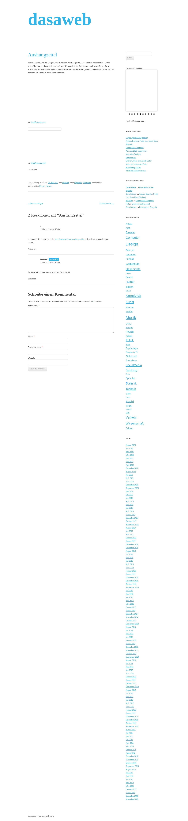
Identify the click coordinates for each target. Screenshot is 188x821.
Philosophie (129, 328)
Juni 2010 (129, 776)
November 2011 (132, 720)
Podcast (129, 336)
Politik (130, 340)
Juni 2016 (129, 558)
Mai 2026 (129, 448)
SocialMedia (134, 365)
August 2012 (131, 690)
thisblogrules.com (38, 122)
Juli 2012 (129, 693)
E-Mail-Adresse (35, 347)
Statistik (131, 383)
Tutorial (130, 401)
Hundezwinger (35, 203)
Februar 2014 (131, 640)
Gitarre (128, 273)
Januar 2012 (130, 713)
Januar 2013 (130, 680)
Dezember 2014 (132, 614)
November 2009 (132, 799)
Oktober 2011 (131, 723)
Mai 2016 (129, 561)
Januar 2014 (130, 644)
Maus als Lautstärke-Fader (136, 164)
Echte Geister (107, 203)
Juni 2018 (129, 505)
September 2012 (132, 687)
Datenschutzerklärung (45, 816)
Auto (128, 228)
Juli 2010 (129, 773)
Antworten (32, 249)
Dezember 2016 (132, 544)
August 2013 (131, 660)
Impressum (32, 816)
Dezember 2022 (132, 468)
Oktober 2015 (131, 584)
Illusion (129, 286)
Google (129, 277)
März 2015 (130, 604)
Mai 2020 (129, 495)
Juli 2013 (129, 664)
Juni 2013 (129, 667)
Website (31, 358)
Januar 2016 (130, 574)
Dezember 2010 (132, 756)
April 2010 (130, 783)
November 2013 (132, 650)
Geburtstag (132, 263)
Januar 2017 (130, 541)
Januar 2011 (130, 753)
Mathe (129, 311)
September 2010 (132, 766)
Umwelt (128, 409)
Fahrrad (130, 250)
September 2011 (132, 726)
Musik (131, 317)
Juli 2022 (129, 475)
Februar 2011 (131, 750)
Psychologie (132, 348)
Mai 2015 (129, 597)
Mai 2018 (129, 508)
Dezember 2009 (132, 796)
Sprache (130, 378)
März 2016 (130, 568)
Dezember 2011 (132, 716)
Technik (131, 388)
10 (154, 114)
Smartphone (131, 360)
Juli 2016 (129, 554)
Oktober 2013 (131, 654)
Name (31, 336)
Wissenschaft (135, 423)
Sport (128, 374)
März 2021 (130, 481)
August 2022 (131, 472)
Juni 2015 (129, 594)
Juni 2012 (129, 697)
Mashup (129, 307)
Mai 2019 (129, 498)
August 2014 (131, 627)
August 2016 (131, 551)
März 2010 (130, 786)
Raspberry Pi (131, 352)
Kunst (130, 302)
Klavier (128, 291)
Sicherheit (131, 356)
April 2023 (130, 465)
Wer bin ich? (131, 158)
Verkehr (131, 417)
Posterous (87, 183)
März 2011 (130, 746)
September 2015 (132, 587)
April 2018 (130, 511)
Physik (130, 331)
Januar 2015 (130, 611)
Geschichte (133, 269)
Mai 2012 (129, 700)
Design (42, 186)
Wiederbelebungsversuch (136, 171)
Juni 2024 (129, 462)
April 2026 (130, 452)
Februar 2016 (131, 571)
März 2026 (130, 455)
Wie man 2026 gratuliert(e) (136, 151)
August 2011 (131, 730)
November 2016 (132, 548)
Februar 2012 (131, 710)
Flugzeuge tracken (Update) (137, 138)
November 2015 (132, 581)
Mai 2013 (129, 670)
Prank (128, 345)
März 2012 (130, 707)
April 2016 (130, 564)
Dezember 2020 (132, 485)
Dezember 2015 (132, 577)
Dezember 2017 (132, 518)
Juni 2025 (129, 458)
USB (128, 413)
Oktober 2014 (131, 621)
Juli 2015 (129, 591)
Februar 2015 (131, 607)
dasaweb (60, 19)
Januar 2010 (130, 793)
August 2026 (131, 445)
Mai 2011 (129, 740)
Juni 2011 (129, 736)
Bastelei (130, 232)
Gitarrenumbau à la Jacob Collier (139, 161)
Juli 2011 (129, 733)
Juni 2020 (129, 491)
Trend (128, 397)
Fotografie (131, 254)
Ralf (127, 204)
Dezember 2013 (132, 647)
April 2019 (130, 501)
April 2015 (130, 601)
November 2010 (132, 760)
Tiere (128, 394)
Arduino (129, 224)
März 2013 (130, 673)
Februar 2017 (131, 538)
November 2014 (132, 617)
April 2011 (129, 743)
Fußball (130, 258)
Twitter (129, 406)
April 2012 (130, 703)
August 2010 (131, 769)
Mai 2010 (129, 779)
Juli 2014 (129, 630)
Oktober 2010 (131, 763)
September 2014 (132, 624)
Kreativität (133, 296)
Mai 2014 (129, 637)
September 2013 (132, 657)
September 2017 (132, 525)
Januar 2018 (130, 515)
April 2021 (130, 478)
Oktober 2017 (131, 521)
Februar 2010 (131, 789)
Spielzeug (131, 370)
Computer (133, 237)
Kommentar (33, 306)
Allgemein (78, 183)
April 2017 (130, 534)
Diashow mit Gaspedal (135, 148)
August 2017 (131, 528)
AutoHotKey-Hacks (133, 167)
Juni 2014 (129, 634)
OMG (129, 323)
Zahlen (129, 428)
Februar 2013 (131, 677)
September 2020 (132, 488)
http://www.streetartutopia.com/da (69, 239)
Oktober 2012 (131, 683)
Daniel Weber (131, 187)
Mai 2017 (129, 531)
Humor (48, 186)
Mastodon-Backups (133, 154)
